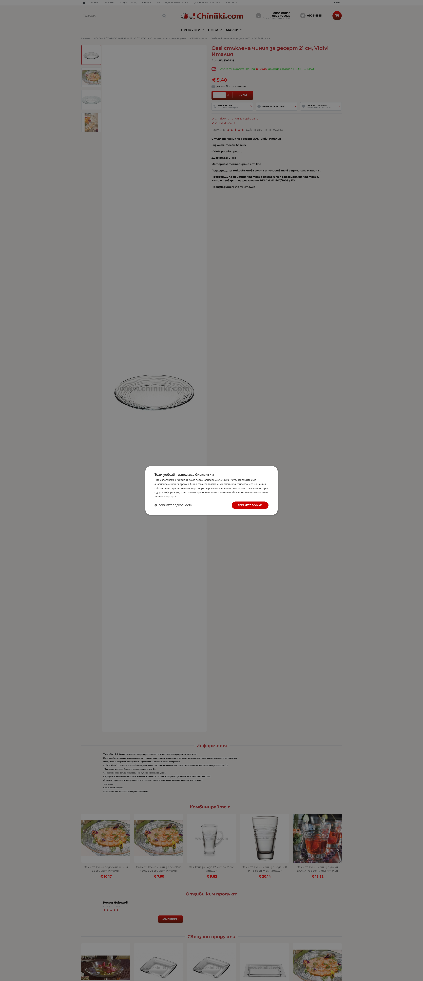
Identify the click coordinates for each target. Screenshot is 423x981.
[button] (173, 505)
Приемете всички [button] (250, 505)
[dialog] (211, 490)
